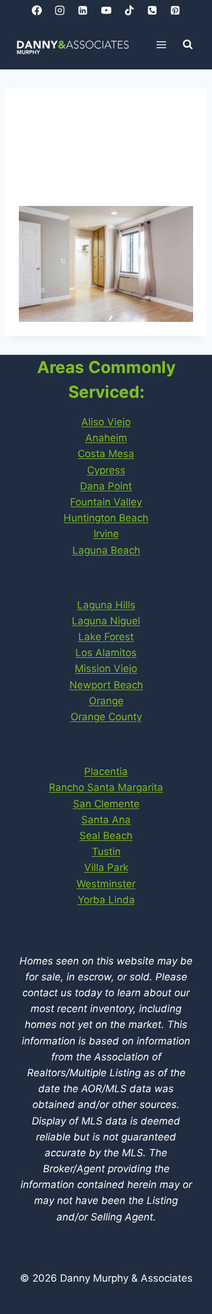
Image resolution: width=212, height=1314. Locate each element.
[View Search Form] (188, 45)
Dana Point (106, 486)
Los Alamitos (106, 652)
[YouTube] (106, 10)
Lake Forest (106, 637)
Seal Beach (106, 835)
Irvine (106, 534)
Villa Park (106, 867)
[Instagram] (60, 10)
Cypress (106, 470)
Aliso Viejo (106, 422)
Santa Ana (106, 820)
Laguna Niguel (106, 621)
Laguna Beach (106, 550)
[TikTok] (129, 10)
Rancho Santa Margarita (106, 787)
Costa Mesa (106, 454)
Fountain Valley (106, 502)
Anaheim (106, 438)
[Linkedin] (83, 10)
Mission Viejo (106, 668)
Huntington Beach (106, 518)
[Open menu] (162, 44)
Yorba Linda (106, 900)
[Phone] (152, 10)
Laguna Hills (106, 605)
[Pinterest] (175, 10)
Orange (106, 701)
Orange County (106, 717)
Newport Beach (106, 685)
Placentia (106, 771)
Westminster (106, 884)
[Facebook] (37, 10)
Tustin (106, 851)
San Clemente (106, 804)
